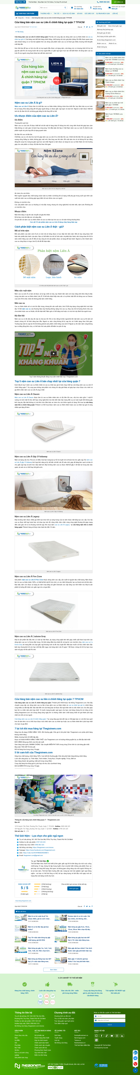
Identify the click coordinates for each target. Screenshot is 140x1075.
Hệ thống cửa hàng (61, 1043)
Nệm (16, 1038)
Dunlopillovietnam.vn (81, 1035)
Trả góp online (97, 8)
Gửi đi (110, 1025)
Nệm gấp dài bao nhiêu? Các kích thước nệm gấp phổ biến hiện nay (80, 949)
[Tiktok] (107, 1036)
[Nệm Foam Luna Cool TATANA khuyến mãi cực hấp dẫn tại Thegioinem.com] (100, 117)
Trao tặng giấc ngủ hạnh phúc (64, 1021)
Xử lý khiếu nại (39, 1035)
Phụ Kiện (17, 1045)
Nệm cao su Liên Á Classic (24, 397)
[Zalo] (96, 1036)
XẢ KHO (79, 13)
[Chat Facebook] (135, 1058)
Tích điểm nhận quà (61, 1023)
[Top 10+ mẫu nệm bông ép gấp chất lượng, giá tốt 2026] (21, 939)
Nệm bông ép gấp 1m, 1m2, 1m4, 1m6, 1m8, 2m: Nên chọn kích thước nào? (40, 949)
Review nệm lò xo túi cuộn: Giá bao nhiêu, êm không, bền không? (79, 917)
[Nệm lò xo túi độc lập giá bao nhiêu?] (21, 928)
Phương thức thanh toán (43, 1050)
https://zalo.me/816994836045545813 (36, 853)
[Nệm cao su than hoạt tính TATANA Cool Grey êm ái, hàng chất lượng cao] (100, 60)
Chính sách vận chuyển (118, 8)
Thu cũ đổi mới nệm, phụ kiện (64, 1018)
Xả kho (17, 1050)
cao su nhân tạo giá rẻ (76, 705)
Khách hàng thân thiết (42, 1038)
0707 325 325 (40, 842)
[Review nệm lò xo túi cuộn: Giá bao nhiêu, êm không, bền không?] (61, 917)
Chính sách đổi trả (41, 1048)
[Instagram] (117, 1036)
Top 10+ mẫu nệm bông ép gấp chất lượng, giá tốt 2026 (39, 939)
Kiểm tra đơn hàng (41, 1055)
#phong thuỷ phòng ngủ (105, 29)
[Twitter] (96, 1040)
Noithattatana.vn (79, 1043)
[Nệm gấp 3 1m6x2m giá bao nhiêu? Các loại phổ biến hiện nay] (61, 960)
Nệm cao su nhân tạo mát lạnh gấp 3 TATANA (114, 104)
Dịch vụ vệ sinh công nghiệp (21, 1054)
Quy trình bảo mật (41, 1053)
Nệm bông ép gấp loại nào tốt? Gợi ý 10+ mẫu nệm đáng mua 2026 (79, 939)
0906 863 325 (39, 845)
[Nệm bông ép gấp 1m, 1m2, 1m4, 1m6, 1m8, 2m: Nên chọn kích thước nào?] (21, 949)
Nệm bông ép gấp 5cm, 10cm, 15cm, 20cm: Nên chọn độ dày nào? (79, 928)
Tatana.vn (77, 1040)
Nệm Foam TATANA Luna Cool (114, 115)
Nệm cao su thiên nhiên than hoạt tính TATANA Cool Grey (115, 59)
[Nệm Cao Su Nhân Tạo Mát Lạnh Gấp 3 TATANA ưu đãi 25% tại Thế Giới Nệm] (100, 105)
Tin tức (57, 13)
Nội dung (20, 32)
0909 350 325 (104, 2)
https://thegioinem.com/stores (43, 847)
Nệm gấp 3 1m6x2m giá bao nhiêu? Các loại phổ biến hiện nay (78, 960)
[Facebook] (102, 1036)
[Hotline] (135, 1064)
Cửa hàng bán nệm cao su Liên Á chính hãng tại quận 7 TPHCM (52, 18)
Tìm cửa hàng (78, 8)
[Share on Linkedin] (89, 27)
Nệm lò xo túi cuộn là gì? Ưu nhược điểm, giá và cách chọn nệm (38, 917)
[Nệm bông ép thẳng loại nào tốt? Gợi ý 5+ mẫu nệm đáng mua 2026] (21, 960)
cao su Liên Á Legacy (62, 525)
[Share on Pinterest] (92, 27)
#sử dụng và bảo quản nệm (106, 36)
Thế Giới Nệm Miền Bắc (82, 1045)
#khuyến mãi (101, 26)
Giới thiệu (58, 1035)
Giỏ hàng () (118, 2)
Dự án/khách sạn (103, 13)
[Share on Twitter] (87, 27)
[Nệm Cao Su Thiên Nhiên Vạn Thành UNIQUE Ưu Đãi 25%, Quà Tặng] (100, 83)
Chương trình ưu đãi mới (62, 1016)
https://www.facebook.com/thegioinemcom (40, 850)
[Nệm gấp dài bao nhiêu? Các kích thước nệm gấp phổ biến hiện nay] (61, 949)
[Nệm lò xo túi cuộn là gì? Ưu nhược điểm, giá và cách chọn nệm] (21, 917)
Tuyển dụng (58, 1038)
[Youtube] (112, 1036)
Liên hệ (115, 13)
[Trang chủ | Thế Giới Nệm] (26, 8)
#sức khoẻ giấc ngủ (115, 26)
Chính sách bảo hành (42, 1043)
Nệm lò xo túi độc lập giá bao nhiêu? (38, 928)
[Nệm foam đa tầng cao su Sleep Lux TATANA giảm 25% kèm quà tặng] (100, 72)
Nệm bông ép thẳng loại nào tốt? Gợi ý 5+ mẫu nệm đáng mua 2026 (39, 960)
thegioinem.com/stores (36, 1026)
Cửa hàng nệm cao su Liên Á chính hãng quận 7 (31, 719)
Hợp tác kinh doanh (41, 1040)
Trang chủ (21, 18)
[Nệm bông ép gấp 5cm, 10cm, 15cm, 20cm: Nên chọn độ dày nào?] (61, 928)
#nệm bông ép (102, 47)
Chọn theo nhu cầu (21, 1035)
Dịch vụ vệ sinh (69, 13)
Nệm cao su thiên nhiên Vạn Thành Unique (114, 81)
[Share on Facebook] (84, 27)
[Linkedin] (122, 1036)
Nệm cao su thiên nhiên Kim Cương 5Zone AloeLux (114, 92)
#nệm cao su (101, 43)
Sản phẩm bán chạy (21, 1057)
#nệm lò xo (112, 43)
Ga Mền (17, 1040)
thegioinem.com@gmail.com (33, 855)
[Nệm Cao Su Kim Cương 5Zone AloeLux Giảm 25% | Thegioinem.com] (100, 94)
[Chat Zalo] (135, 1053)
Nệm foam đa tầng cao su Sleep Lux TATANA (114, 70)
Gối (16, 1043)
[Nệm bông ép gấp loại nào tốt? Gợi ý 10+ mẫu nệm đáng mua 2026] (61, 939)
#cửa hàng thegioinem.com (23, 901)
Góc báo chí (89, 13)
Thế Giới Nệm (33, 27)
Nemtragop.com (79, 1038)
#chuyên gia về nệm (104, 33)
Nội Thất (17, 1048)
